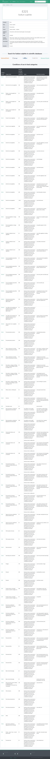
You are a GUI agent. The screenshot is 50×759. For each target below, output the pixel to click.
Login (11, 1)
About (11, 757)
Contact (15, 757)
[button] (32, 2)
